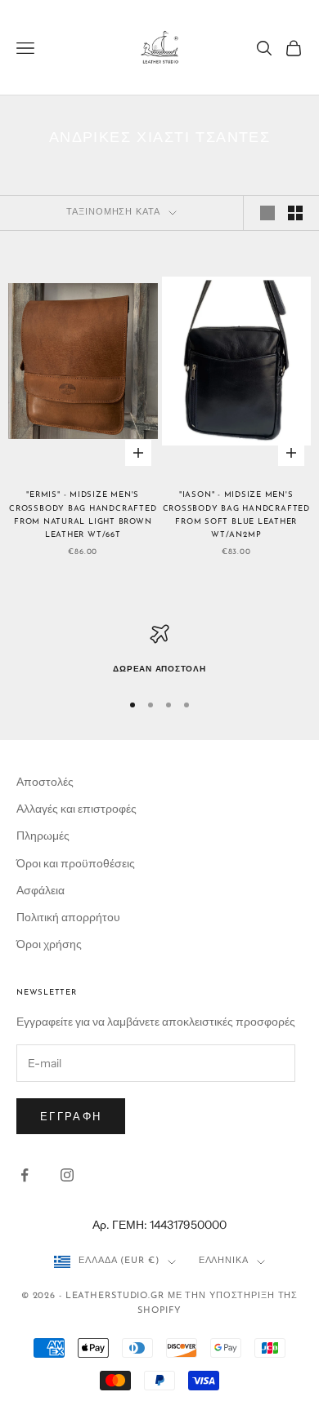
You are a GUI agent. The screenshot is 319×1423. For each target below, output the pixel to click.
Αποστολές (45, 781)
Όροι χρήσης (49, 944)
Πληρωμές (43, 835)
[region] (159, 650)
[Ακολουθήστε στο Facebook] (24, 1175)
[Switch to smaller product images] (295, 213)
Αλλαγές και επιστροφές (76, 808)
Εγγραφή (70, 1116)
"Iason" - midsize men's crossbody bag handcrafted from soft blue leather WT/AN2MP (236, 515)
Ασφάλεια (40, 890)
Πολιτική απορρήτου (68, 917)
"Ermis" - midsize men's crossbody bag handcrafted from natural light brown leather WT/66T (82, 515)
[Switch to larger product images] (267, 213)
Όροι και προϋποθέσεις (75, 863)
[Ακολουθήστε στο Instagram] (67, 1175)
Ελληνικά (224, 1261)
